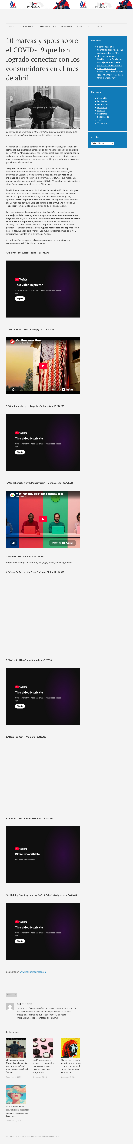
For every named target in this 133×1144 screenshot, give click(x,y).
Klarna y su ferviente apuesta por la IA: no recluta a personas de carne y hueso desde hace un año (71, 1066)
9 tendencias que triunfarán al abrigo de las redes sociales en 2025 (110, 49)
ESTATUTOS (83, 26)
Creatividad (102, 98)
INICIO (12, 26)
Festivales (102, 101)
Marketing (102, 107)
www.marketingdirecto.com (33, 971)
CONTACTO (100, 26)
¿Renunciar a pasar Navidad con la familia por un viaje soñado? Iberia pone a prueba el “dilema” (17, 1066)
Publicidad (11, 995)
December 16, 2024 (13, 1120)
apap (18, 1003)
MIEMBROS (66, 26)
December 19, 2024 (68, 1077)
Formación (102, 104)
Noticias (101, 110)
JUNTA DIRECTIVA (47, 26)
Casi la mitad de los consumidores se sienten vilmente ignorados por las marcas (17, 1111)
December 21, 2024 (40, 1077)
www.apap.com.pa (53, 1136)
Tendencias (102, 123)
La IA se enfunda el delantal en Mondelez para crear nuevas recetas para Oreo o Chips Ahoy (43, 1066)
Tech (99, 120)
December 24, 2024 (13, 1077)
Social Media (103, 116)
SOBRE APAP (26, 26)
